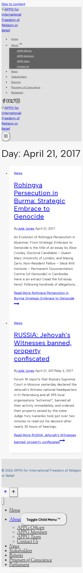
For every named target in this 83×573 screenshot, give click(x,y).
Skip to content (13, 4)
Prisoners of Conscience (25, 87)
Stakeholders (19, 76)
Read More (44, 295)
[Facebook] (4, 101)
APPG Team (23, 61)
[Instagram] (17, 101)
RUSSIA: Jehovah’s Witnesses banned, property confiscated (43, 346)
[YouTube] (8, 101)
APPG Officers (24, 50)
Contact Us (23, 66)
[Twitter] (13, 101)
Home (14, 39)
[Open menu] (6, 136)
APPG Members (25, 56)
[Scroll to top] (5, 493)
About (15, 519)
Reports (16, 82)
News (14, 71)
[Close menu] (3, 501)
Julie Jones (26, 228)
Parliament (17, 92)
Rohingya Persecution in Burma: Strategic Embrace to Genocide (39, 200)
